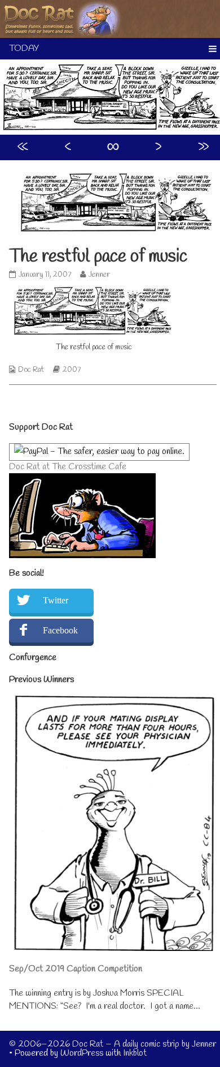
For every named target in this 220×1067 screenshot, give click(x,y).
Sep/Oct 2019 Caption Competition (75, 969)
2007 (72, 370)
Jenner (99, 275)
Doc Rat (31, 370)
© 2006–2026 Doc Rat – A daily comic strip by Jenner (112, 1044)
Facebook (60, 630)
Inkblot (135, 1053)
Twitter (55, 600)
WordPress (81, 1053)
